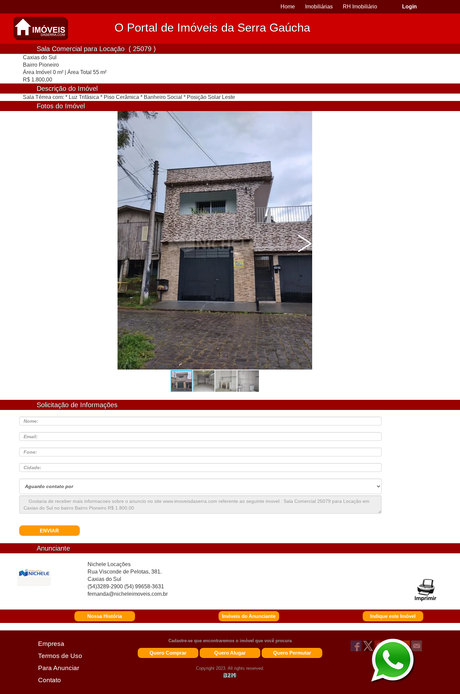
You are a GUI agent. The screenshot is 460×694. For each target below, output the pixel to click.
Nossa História (104, 616)
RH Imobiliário (360, 6)
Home (288, 6)
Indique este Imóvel (393, 616)
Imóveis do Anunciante (248, 616)
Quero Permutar (292, 653)
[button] (304, 243)
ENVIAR (49, 530)
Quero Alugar (230, 653)
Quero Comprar (168, 653)
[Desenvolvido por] (230, 675)
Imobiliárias (319, 6)
